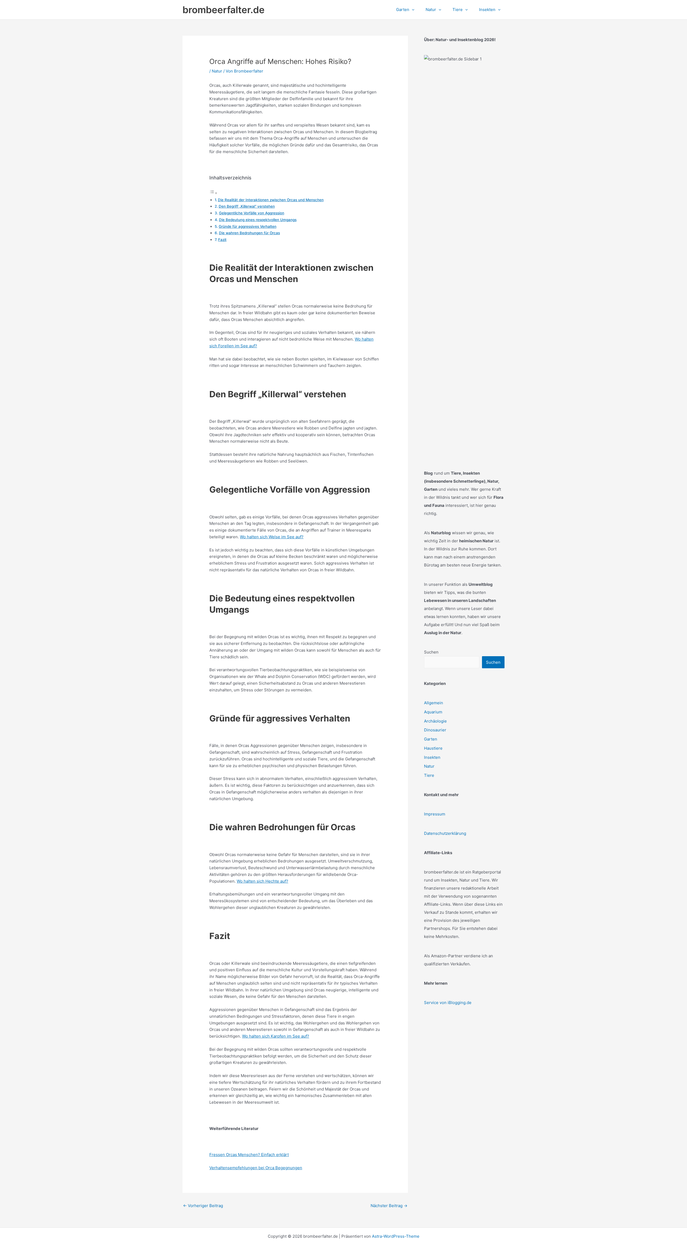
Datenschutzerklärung (445, 833)
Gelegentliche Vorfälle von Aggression (251, 213)
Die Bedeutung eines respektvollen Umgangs (258, 220)
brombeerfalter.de (223, 9)
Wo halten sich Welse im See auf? (272, 536)
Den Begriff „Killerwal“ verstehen (247, 206)
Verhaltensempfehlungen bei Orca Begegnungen (255, 1167)
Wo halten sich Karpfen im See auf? (275, 1036)
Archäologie (435, 721)
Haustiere (433, 748)
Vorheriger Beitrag (203, 1205)
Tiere (429, 775)
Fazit (222, 239)
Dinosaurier (435, 729)
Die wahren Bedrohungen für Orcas (249, 233)
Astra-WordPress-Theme (395, 1236)
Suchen (431, 652)
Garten (430, 739)
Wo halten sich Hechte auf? (262, 881)
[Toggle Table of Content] (213, 193)
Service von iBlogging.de (448, 1002)
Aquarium (433, 711)
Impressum (434, 814)
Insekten (432, 757)
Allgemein (433, 702)
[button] (411, 9)
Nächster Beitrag (389, 1205)
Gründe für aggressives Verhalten (247, 226)
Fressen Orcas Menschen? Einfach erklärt (249, 1154)
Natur (217, 71)
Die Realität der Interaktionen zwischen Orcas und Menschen (271, 200)
